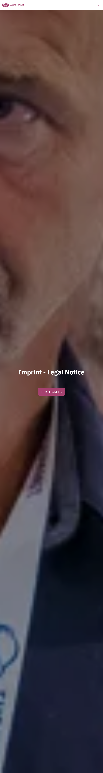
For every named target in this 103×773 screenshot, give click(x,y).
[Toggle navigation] (98, 4)
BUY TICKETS (51, 392)
